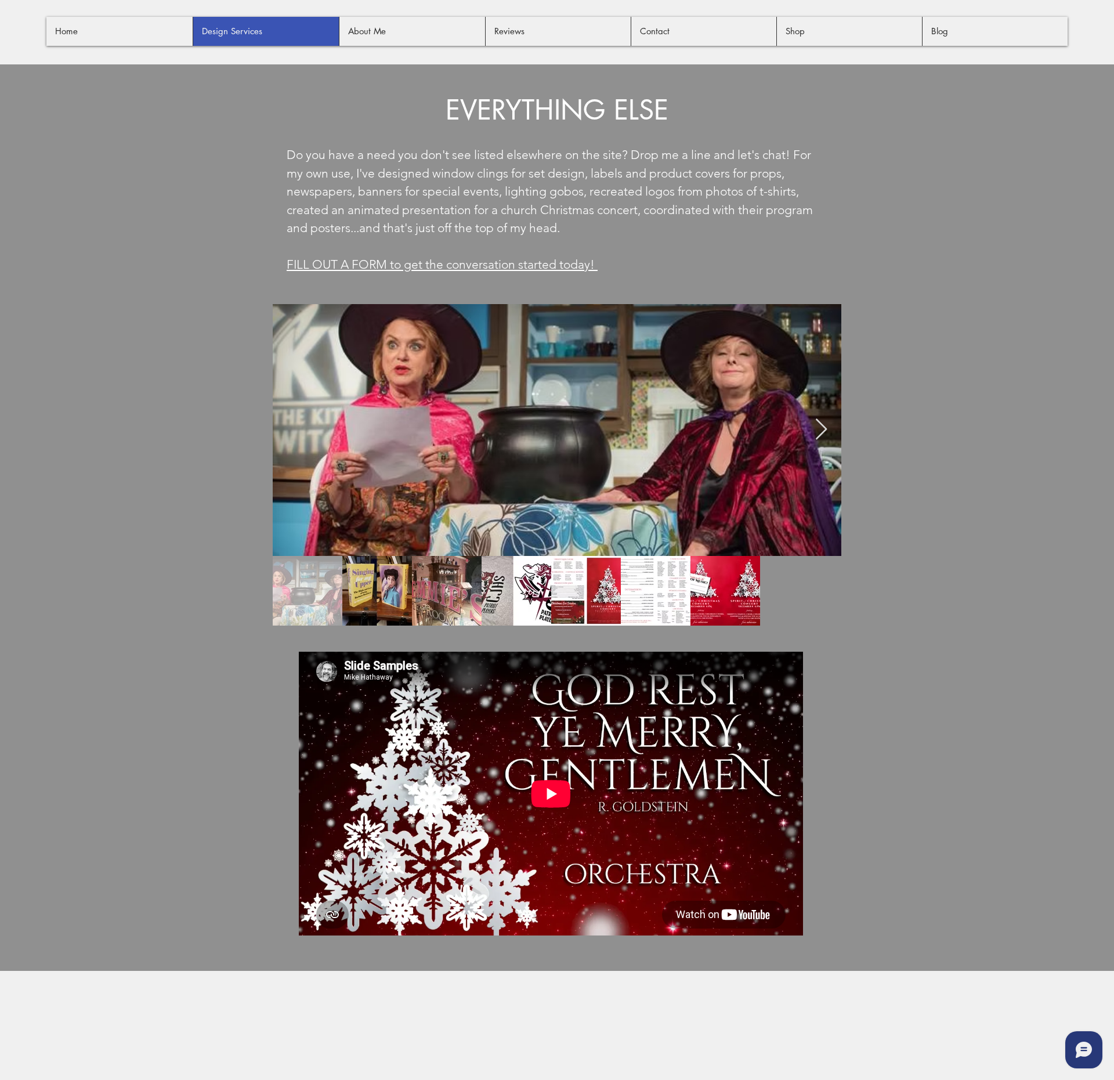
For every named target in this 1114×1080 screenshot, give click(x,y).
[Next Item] (821, 429)
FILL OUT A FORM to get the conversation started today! (442, 264)
